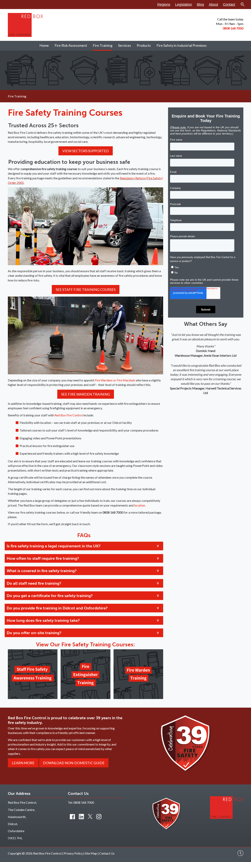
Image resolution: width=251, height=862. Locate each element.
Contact (229, 4)
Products (144, 45)
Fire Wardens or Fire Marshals (114, 380)
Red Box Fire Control (69, 415)
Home (44, 45)
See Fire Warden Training (85, 394)
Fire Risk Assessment (71, 45)
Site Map (91, 853)
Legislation (183, 4)
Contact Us (107, 853)
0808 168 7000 (83, 802)
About (213, 4)
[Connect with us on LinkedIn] (81, 816)
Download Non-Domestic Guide (74, 763)
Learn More (23, 763)
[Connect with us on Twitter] (90, 816)
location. (140, 505)
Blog (200, 4)
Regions (163, 4)
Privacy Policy (73, 853)
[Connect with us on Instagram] (98, 816)
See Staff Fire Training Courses (85, 289)
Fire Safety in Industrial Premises (181, 45)
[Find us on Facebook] (72, 816)
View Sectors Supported (85, 151)
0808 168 (229, 28)
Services (124, 45)
